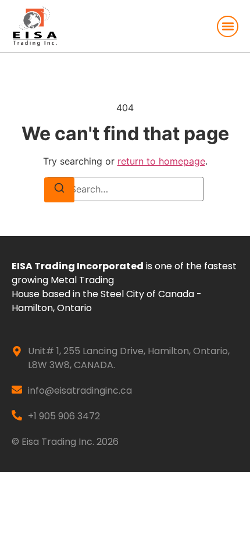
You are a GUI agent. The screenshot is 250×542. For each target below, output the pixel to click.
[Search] (59, 189)
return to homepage (161, 161)
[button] (227, 26)
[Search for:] (125, 189)
